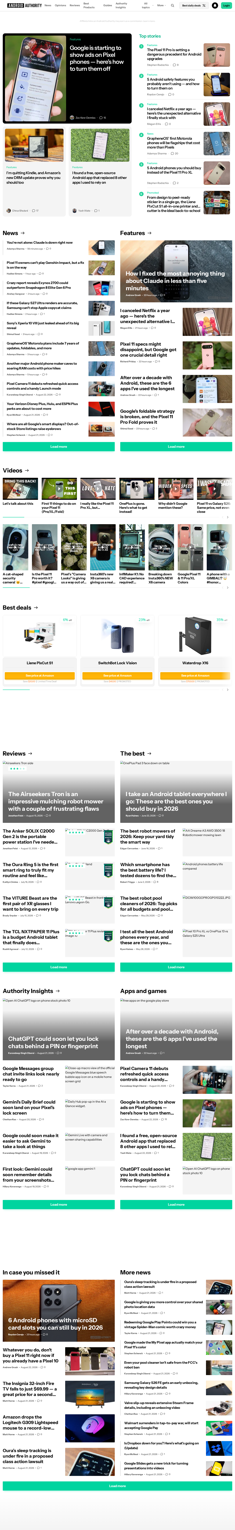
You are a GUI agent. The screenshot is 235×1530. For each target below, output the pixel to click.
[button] (117, 5)
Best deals (17, 607)
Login (226, 5)
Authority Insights (121, 5)
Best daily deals (191, 5)
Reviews (75, 5)
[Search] (172, 5)
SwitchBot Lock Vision (117, 663)
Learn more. (149, 21)
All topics (146, 5)
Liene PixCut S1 (40, 663)
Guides (107, 5)
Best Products (89, 5)
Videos (12, 470)
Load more (58, 447)
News (48, 5)
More (160, 5)
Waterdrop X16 (195, 663)
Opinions (60, 5)
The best (132, 753)
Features (132, 233)
